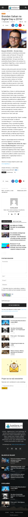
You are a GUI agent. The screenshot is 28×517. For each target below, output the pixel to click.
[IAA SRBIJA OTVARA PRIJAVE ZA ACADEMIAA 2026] (5, 227)
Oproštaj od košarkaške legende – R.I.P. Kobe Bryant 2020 (18, 330)
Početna (3, 11)
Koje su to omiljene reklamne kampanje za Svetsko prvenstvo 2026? (18, 460)
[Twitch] (20, 448)
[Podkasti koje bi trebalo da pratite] (5, 345)
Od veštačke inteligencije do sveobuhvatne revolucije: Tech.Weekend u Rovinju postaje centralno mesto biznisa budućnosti (18, 236)
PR (14, 172)
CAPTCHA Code (6, 300)
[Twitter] (19, 214)
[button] (26, 7)
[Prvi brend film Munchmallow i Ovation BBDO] (5, 322)
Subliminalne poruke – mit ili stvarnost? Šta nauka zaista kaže (18, 468)
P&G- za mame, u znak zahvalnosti (7, 191)
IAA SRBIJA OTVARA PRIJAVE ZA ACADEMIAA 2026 (17, 227)
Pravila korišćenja (19, 512)
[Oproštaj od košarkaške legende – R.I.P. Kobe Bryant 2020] (5, 330)
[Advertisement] (14, 3)
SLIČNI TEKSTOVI (6, 221)
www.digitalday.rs (6, 163)
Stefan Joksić (6, 21)
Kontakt (7, 512)
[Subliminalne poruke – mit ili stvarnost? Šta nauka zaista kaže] (5, 468)
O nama (12, 512)
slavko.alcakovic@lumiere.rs (19, 444)
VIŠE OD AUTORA (17, 221)
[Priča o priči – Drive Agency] (5, 338)
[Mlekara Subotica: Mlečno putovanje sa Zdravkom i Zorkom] (5, 352)
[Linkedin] (12, 214)
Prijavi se (4, 388)
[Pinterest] (15, 214)
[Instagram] (11, 448)
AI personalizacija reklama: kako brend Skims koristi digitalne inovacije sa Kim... (18, 476)
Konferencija (10, 172)
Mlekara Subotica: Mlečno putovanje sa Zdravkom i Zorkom (17, 352)
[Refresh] (13, 294)
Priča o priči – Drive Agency (17, 336)
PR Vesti (8, 11)
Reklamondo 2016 (21, 190)
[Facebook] (9, 214)
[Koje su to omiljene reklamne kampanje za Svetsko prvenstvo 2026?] (5, 460)
